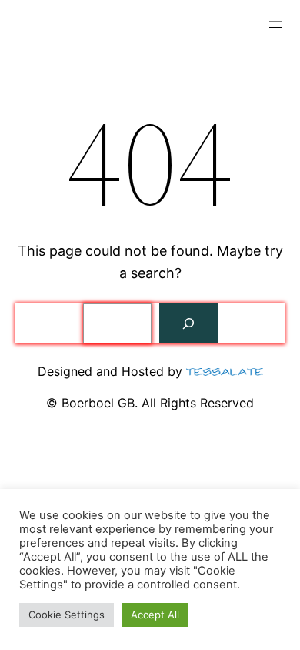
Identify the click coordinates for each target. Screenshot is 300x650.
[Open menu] (275, 24)
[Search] (188, 323)
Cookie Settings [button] (66, 614)
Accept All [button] (155, 614)
